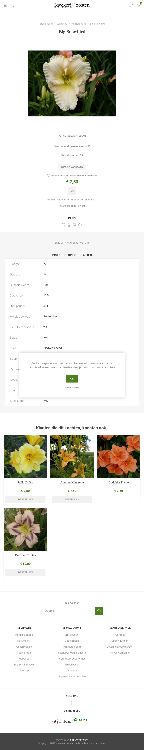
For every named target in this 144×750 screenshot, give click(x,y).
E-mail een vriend (80, 225)
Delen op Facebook (69, 225)
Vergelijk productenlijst (72, 658)
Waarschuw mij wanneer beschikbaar (74, 175)
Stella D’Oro (25, 482)
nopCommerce (79, 739)
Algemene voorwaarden (72, 676)
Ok (72, 378)
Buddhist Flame (119, 482)
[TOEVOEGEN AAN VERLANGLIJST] (72, 191)
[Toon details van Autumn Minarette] (72, 456)
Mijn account (72, 634)
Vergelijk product (74, 136)
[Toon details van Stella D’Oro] (25, 456)
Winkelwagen (71, 664)
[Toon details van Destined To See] (25, 529)
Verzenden (99, 611)
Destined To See (25, 555)
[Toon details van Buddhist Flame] (118, 456)
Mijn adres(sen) (72, 646)
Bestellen (25, 499)
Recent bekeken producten (72, 652)
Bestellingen (72, 640)
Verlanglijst (72, 670)
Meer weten (72, 387)
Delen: (72, 217)
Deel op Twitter (64, 224)
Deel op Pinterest (75, 225)
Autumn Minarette (72, 482)
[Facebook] (72, 703)
